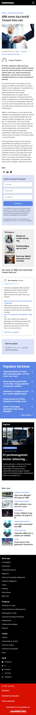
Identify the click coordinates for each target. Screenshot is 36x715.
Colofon (4, 637)
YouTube (8, 673)
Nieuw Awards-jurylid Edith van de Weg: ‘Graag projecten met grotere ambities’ (16, 383)
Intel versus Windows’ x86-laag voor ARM (22, 496)
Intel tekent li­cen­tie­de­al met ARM (23, 525)
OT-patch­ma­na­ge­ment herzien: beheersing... (15, 457)
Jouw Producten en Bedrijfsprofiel (13, 609)
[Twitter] (11, 172)
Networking (18, 510)
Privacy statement (8, 701)
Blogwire (5, 628)
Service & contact (8, 645)
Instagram (8, 677)
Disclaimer (5, 691)
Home (4, 13)
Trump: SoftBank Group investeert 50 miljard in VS (23, 515)
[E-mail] (4, 172)
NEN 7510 (5, 596)
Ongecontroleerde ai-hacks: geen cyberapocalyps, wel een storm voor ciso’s (16, 373)
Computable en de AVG (10, 641)
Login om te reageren (11, 332)
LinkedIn (8, 669)
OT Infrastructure (10, 451)
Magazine (5, 574)
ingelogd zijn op (16, 348)
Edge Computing (20, 530)
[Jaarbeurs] (18, 710)
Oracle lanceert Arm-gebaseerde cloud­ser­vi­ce (23, 543)
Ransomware (6, 592)
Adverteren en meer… (9, 605)
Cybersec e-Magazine (9, 581)
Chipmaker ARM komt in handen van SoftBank (23, 534)
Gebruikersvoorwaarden (10, 696)
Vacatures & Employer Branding (13, 617)
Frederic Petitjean (15, 60)
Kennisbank (6, 566)
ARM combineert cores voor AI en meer (22, 505)
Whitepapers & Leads (9, 613)
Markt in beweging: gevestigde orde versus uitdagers (13, 408)
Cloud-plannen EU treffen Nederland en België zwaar (14, 400)
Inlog (3, 652)
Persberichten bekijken (9, 624)
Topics (4, 585)
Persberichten (6, 620)
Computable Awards (9, 570)
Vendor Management (21, 492)
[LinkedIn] (7, 172)
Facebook (8, 662)
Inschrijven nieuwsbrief (10, 649)
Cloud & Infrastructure (15, 13)
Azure (16, 539)
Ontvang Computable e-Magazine (13, 577)
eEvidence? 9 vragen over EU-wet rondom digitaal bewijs (16, 392)
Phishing (5, 589)
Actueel (24, 51)
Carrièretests (6, 562)
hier (17, 220)
